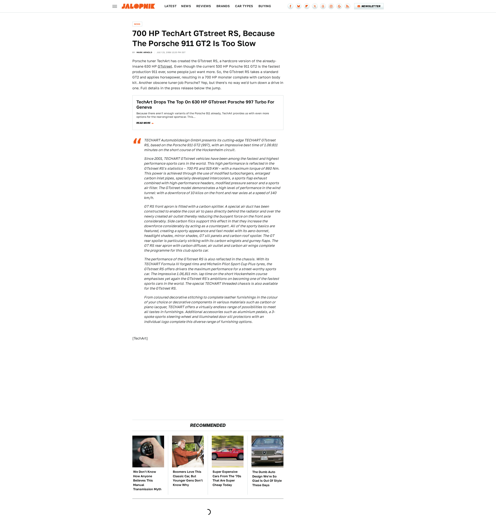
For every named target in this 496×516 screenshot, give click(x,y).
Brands (223, 6)
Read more (143, 123)
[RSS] (347, 6)
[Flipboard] (307, 6)
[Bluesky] (298, 6)
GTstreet (165, 66)
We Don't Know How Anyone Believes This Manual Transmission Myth (147, 480)
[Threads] (323, 6)
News (186, 6)
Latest (170, 6)
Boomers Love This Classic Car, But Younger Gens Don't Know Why (188, 478)
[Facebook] (290, 6)
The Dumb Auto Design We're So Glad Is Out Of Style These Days (267, 478)
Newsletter (371, 6)
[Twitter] (315, 6)
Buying (264, 6)
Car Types (244, 6)
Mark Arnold (144, 52)
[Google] (339, 6)
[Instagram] (331, 6)
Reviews (203, 6)
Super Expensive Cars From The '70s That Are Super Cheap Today (227, 478)
